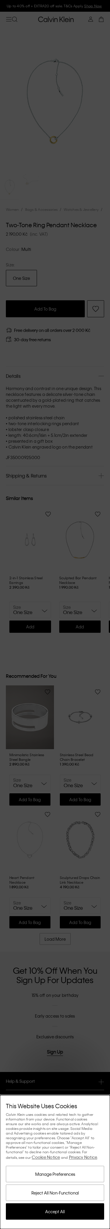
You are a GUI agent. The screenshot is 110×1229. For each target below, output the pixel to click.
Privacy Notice (83, 1157)
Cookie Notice (46, 1157)
